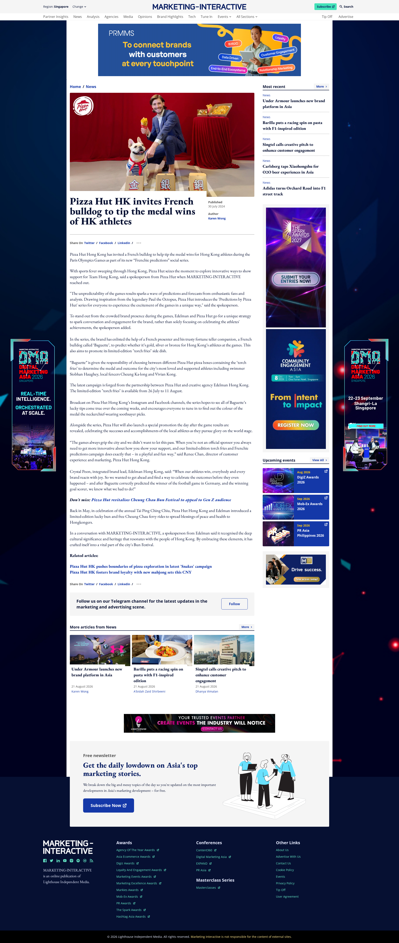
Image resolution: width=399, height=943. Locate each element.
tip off (327, 16)
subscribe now (112, 807)
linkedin (124, 243)
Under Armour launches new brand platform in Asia (294, 103)
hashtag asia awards (131, 916)
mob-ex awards (129, 896)
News (91, 86)
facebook (106, 243)
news (77, 16)
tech (192, 16)
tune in (206, 16)
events (223, 16)
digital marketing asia (212, 857)
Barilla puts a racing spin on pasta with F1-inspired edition (292, 125)
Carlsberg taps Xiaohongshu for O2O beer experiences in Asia (291, 169)
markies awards (129, 890)
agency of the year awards (136, 850)
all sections (245, 16)
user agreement (287, 896)
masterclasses (208, 888)
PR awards (125, 903)
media (128, 16)
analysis (93, 16)
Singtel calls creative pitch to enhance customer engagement (289, 147)
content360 (206, 850)
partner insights (55, 16)
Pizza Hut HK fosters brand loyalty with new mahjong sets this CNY (130, 572)
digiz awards (127, 863)
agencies (111, 16)
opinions (145, 16)
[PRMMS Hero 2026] (199, 50)
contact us (283, 863)
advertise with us (288, 857)
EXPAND (204, 863)
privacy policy (285, 883)
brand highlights (170, 16)
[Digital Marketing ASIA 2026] (33, 377)
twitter (89, 243)
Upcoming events (293, 460)
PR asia (203, 870)
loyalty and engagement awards (139, 870)
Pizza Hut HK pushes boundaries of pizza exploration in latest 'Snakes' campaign (141, 566)
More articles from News (159, 627)
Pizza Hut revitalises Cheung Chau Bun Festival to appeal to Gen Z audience (161, 499)
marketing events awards (134, 877)
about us (282, 850)
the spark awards (131, 910)
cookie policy (285, 870)
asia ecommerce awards (133, 857)
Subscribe (327, 7)
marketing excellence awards (137, 883)
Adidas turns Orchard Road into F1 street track (294, 191)
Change (78, 7)
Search (348, 7)
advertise (346, 16)
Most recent (293, 86)
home (75, 86)
